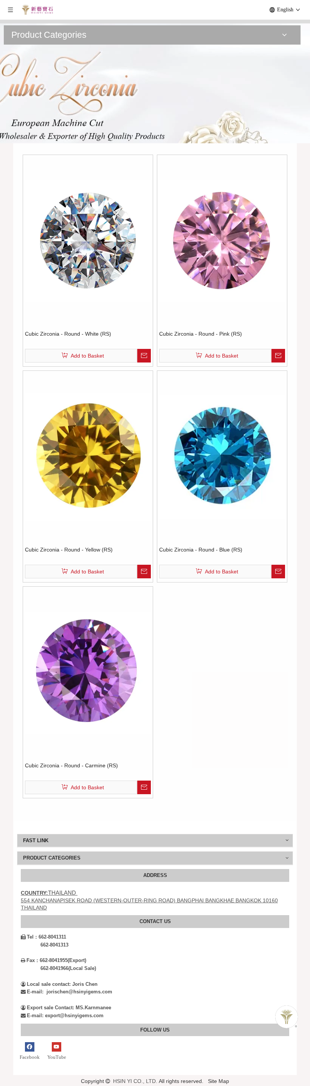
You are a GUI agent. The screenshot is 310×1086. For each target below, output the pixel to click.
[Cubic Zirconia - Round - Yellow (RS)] (88, 457)
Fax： (30, 960)
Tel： (30, 937)
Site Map (218, 1081)
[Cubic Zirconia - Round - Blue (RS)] (222, 457)
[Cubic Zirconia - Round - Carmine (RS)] (88, 672)
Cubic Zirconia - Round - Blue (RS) (200, 550)
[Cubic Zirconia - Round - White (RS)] (88, 241)
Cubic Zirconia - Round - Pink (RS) (200, 334)
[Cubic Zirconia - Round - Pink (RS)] (222, 241)
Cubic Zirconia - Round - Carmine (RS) (71, 765)
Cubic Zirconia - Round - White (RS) (68, 334)
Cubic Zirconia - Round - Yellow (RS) (69, 550)
